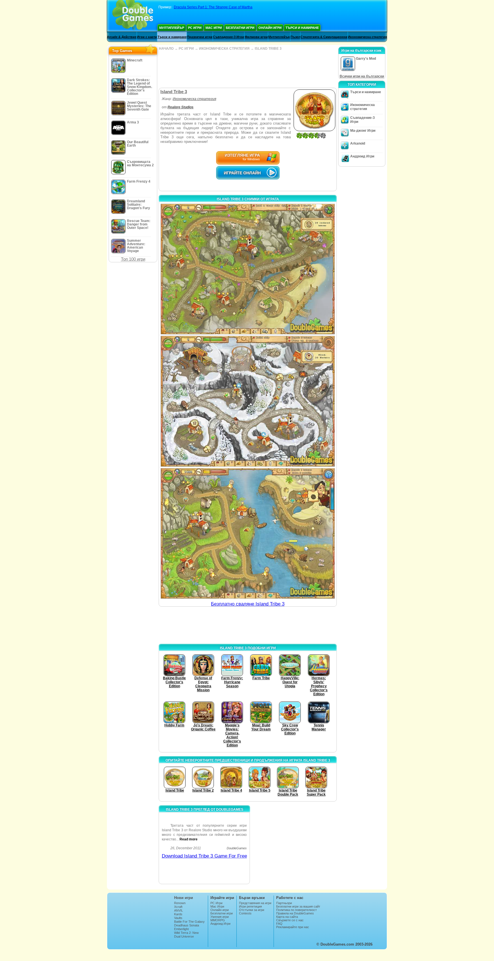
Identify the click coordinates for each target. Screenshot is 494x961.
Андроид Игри (362, 156)
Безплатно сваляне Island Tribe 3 (247, 604)
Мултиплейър (171, 27)
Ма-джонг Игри (362, 131)
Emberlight (181, 929)
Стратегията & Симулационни (323, 37)
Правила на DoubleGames (295, 913)
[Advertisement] (247, 69)
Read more (189, 839)
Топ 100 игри (133, 259)
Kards (178, 914)
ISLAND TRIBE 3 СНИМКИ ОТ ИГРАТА (248, 199)
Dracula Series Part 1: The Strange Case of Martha (213, 7)
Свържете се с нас (290, 920)
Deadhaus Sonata (186, 925)
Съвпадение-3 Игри (228, 37)
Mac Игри (214, 27)
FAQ (279, 923)
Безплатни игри (240, 27)
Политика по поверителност (296, 910)
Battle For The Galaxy (189, 921)
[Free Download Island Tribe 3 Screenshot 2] (248, 401)
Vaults (178, 918)
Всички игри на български (362, 76)
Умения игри (219, 916)
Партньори (284, 903)
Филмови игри (256, 37)
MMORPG (217, 920)
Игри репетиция (250, 906)
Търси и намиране (302, 27)
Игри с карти (147, 37)
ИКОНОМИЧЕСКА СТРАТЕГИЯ (224, 49)
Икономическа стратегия (367, 37)
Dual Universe (184, 936)
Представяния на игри (255, 903)
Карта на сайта (287, 916)
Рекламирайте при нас (292, 927)
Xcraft (178, 906)
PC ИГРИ (186, 49)
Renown (180, 903)
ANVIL (178, 910)
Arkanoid (357, 143)
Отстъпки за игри (251, 910)
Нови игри (183, 898)
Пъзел (295, 37)
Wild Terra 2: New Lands (186, 934)
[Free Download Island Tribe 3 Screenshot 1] (248, 269)
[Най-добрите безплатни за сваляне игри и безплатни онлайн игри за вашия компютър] (132, 15)
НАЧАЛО (166, 49)
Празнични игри (199, 37)
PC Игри (195, 27)
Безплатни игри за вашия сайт (298, 906)
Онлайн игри (270, 27)
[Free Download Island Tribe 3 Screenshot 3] (248, 533)
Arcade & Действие (121, 37)
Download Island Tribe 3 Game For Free (204, 856)
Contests (245, 913)
